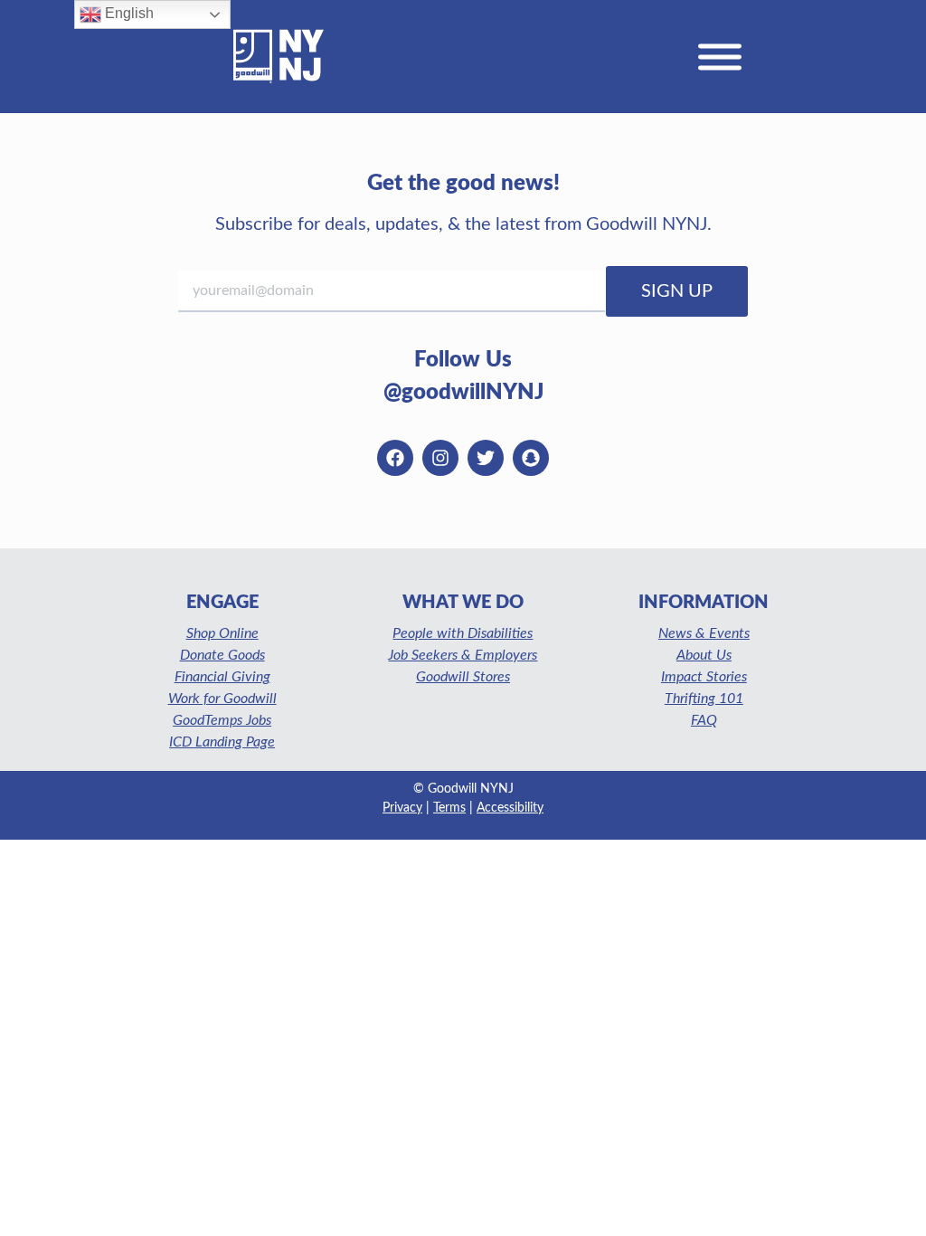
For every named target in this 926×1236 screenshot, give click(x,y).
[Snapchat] (531, 458)
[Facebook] (395, 458)
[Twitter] (486, 458)
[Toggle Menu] (720, 56)
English (127, 13)
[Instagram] (440, 458)
